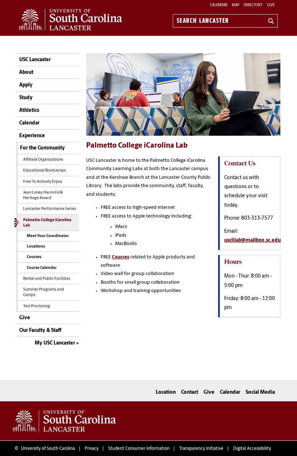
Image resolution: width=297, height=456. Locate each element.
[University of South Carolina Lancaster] (64, 421)
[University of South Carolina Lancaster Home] (70, 19)
